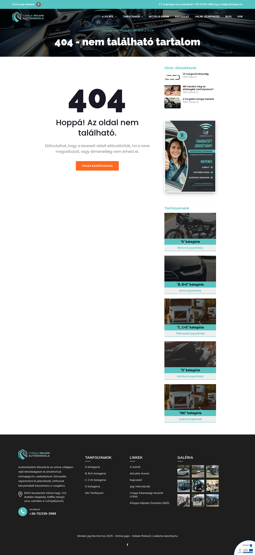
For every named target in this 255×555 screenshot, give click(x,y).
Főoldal (106, 30)
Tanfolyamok (131, 16)
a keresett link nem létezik (135, 30)
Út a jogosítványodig (196, 74)
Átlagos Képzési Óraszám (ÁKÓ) (149, 503)
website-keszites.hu (165, 536)
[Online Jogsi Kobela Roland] (28, 17)
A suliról (108, 16)
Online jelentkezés (207, 16)
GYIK (240, 16)
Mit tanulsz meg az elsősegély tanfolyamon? (198, 88)
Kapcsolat (182, 16)
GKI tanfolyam (94, 493)
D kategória (92, 486)
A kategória (92, 467)
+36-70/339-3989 (203, 4)
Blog (228, 16)
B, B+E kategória (95, 473)
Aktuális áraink (159, 16)
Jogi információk (140, 486)
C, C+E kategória (95, 480)
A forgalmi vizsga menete (198, 99)
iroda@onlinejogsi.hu (231, 4)
